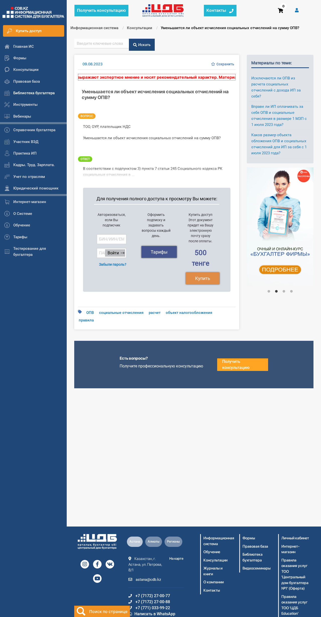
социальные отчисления (121, 312)
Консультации (215, 560)
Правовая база (255, 546)
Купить (202, 278)
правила (86, 320)
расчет (154, 312)
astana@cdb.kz (148, 579)
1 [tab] (268, 291)
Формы (249, 538)
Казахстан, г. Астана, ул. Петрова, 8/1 (145, 564)
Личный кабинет (295, 538)
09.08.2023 (93, 64)
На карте (176, 558)
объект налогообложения (189, 312)
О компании (213, 582)
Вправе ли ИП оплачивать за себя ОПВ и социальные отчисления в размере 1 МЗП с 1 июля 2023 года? (279, 115)
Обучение (211, 552)
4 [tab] (291, 291)
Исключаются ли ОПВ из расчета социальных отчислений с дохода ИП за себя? (276, 87)
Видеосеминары (257, 568)
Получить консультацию (236, 364)
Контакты (211, 590)
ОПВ (90, 312)
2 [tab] (276, 291)
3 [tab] (283, 291)
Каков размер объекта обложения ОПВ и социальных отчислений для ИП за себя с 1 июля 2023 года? (279, 144)
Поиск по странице (108, 611)
